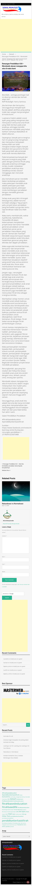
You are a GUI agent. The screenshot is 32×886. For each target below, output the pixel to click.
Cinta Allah (27, 797)
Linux (27, 812)
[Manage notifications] (28, 882)
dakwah (13, 799)
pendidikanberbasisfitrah (15, 820)
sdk (21, 823)
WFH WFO (24, 824)
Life (17, 811)
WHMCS (4, 826)
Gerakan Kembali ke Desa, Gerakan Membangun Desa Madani (15, 503)
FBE (17, 60)
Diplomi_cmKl (7, 674)
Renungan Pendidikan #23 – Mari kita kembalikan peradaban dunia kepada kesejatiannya (13, 465)
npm (20, 814)
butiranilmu (6, 797)
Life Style (21, 811)
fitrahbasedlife (9, 807)
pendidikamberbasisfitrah (16, 816)
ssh (16, 824)
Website (3, 571)
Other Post (6, 816)
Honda (15, 809)
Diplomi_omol (7, 666)
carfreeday (12, 797)
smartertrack (12, 824)
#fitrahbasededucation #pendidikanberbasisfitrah (10, 794)
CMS (8, 799)
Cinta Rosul (4, 799)
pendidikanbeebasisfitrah (7, 818)
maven (3, 814)
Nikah (13, 814)
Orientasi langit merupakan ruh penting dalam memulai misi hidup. (16, 741)
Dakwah (13, 60)
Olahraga (24, 814)
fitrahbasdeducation (18, 801)
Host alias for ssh (8, 736)
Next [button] (29, 494)
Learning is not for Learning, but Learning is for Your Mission (16, 747)
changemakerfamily (20, 797)
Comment (4, 536)
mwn (10, 814)
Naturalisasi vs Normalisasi (10, 752)
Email (3, 564)
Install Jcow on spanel (16, 659)
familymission (19, 799)
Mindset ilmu (5, 470)
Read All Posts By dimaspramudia (11, 523)
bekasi (21, 795)
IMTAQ (21, 60)
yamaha (8, 826)
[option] (16, 493)
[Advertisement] (16, 35)
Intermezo (20, 809)
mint (6, 814)
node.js (17, 814)
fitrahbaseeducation (23, 807)
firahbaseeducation (7, 801)
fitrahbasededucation (14, 803)
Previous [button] (3, 494)
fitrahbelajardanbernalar (7, 809)
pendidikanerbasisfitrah (7, 823)
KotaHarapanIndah (11, 811)
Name (3, 556)
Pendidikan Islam (17, 823)
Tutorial (19, 825)
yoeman (12, 826)
